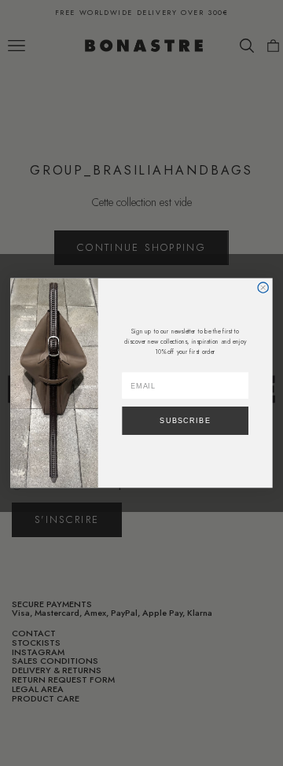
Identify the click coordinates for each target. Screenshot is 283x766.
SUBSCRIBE (185, 421)
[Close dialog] (263, 287)
